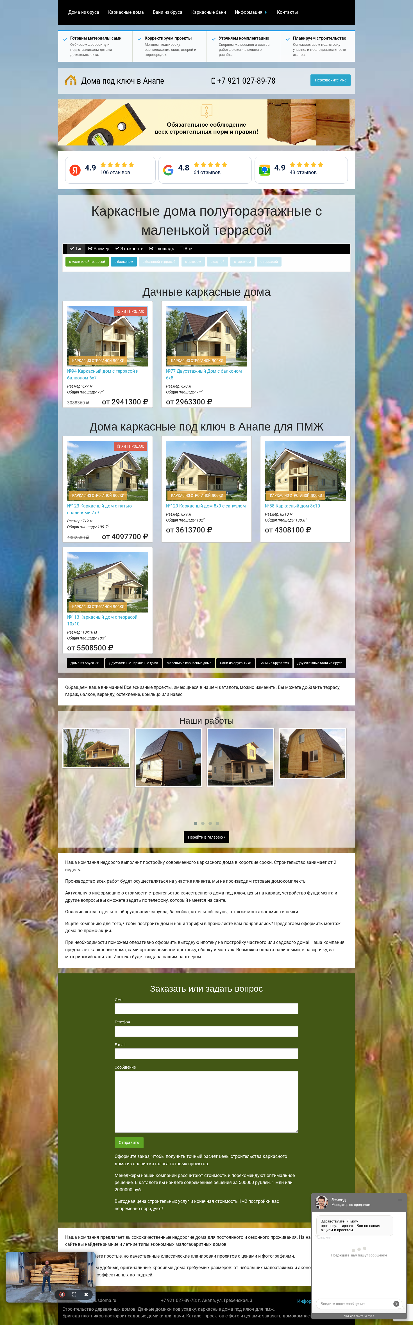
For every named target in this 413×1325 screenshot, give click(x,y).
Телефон (122, 1022)
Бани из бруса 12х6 (235, 663)
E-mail (120, 1044)
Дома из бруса (83, 12)
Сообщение (125, 1067)
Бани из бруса (167, 12)
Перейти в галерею (206, 837)
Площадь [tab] (163, 248)
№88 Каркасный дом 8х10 (292, 506)
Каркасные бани (208, 12)
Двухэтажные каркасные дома (133, 663)
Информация (248, 12)
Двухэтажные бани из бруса (319, 663)
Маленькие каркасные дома (189, 663)
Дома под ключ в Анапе (121, 81)
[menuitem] (84, 12)
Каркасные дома (126, 12)
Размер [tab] (100, 248)
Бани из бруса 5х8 (274, 663)
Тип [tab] (78, 248)
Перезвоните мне (330, 80)
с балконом (124, 262)
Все (187, 248)
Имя (118, 999)
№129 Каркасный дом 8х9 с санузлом (206, 506)
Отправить (129, 1142)
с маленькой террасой (87, 262)
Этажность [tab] (131, 248)
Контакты (287, 12)
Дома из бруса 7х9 (86, 663)
